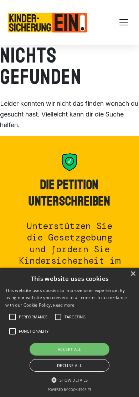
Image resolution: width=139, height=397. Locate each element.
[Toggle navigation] (123, 22)
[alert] (69, 332)
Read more (63, 305)
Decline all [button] (69, 365)
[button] (33, 317)
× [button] (132, 274)
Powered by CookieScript (69, 389)
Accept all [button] (69, 349)
